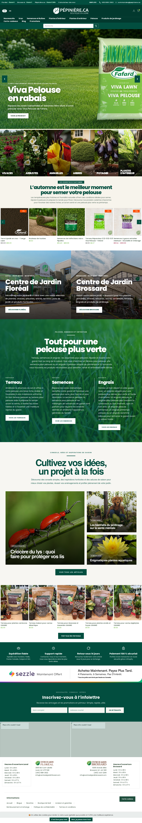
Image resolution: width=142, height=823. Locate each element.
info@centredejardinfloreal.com (48, 775)
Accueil (9, 803)
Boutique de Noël (44, 803)
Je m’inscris (115, 710)
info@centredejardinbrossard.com (93, 775)
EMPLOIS (92, 2)
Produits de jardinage (111, 18)
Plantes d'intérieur (57, 18)
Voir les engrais (109, 427)
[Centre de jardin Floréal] (45, 763)
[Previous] (3, 222)
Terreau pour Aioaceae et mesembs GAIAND (67, 624)
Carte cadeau (127, 799)
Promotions (35, 21)
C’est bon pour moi (59, 819)
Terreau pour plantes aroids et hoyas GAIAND (98, 624)
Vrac (21, 18)
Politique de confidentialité (44, 807)
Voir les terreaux (17, 418)
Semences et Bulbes (36, 18)
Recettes (29, 803)
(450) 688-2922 (42, 773)
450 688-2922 (108, 2)
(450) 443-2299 (100, 773)
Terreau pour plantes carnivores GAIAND (14, 624)
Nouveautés (9, 18)
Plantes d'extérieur (78, 18)
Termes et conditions (67, 807)
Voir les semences (19, 116)
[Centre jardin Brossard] (96, 763)
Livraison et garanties (63, 803)
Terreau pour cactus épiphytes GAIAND (126, 624)
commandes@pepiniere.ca (129, 2)
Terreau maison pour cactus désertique (40, 624)
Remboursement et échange (18, 807)
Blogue (19, 803)
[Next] (139, 222)
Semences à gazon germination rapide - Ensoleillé (24, 239)
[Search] (96, 26)
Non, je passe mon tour (81, 819)
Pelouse (94, 18)
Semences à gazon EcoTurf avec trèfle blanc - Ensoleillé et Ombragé (81, 240)
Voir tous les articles (71, 572)
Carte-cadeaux (11, 21)
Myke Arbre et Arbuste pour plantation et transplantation (108, 239)
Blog (24, 21)
